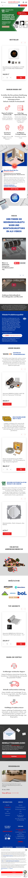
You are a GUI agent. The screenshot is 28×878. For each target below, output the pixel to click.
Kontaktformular (7, 833)
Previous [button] (22, 42)
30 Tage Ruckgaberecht (20, 807)
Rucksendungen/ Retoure (20, 809)
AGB (7, 811)
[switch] (25, 876)
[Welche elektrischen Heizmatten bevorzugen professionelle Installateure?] (14, 776)
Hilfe (20, 811)
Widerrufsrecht (8, 809)
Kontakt (7, 805)
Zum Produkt (7, 404)
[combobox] (8, 5)
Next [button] (25, 42)
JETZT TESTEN (14, 189)
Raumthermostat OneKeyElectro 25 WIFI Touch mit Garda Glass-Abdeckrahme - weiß (13, 68)
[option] (14, 63)
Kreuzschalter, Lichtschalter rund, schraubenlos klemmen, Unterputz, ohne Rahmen (14, 523)
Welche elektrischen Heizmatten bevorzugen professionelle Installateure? (12, 784)
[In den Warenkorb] (20, 77)
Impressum (7, 815)
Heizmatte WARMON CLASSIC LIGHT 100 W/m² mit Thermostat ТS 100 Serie (13, 394)
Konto (20, 813)
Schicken (14, 756)
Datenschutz (7, 813)
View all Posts (6, 793)
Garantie (20, 805)
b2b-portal (23, 5)
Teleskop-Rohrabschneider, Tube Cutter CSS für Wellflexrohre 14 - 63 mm (13, 459)
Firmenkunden (7, 807)
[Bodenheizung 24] (14, 2)
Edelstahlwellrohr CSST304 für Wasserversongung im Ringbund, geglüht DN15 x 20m (13, 635)
